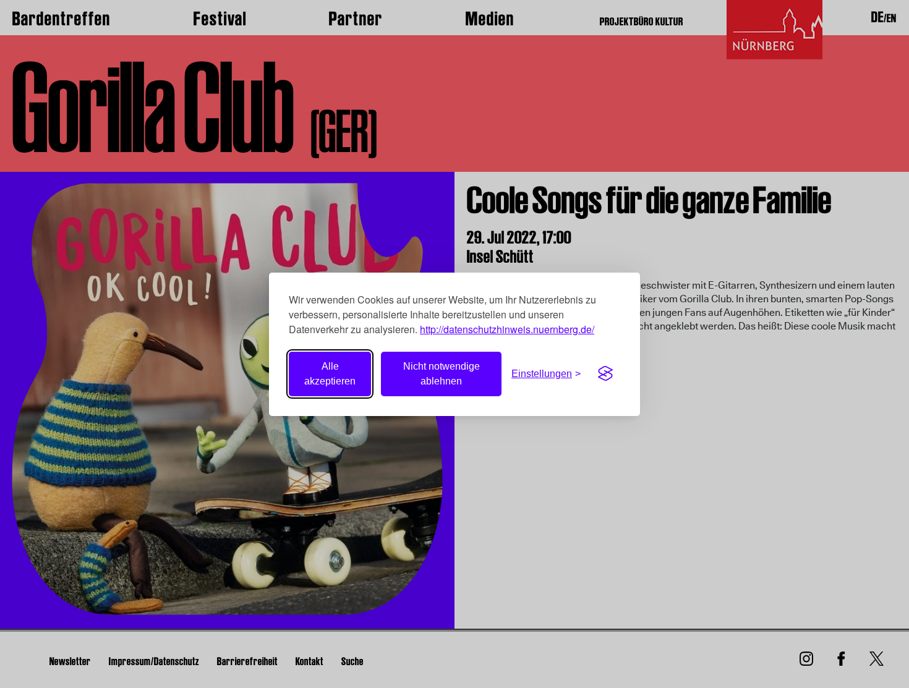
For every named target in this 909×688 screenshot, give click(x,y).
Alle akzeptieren (330, 373)
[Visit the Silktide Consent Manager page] (605, 374)
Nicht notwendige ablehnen (441, 373)
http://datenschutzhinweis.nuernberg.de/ (507, 329)
